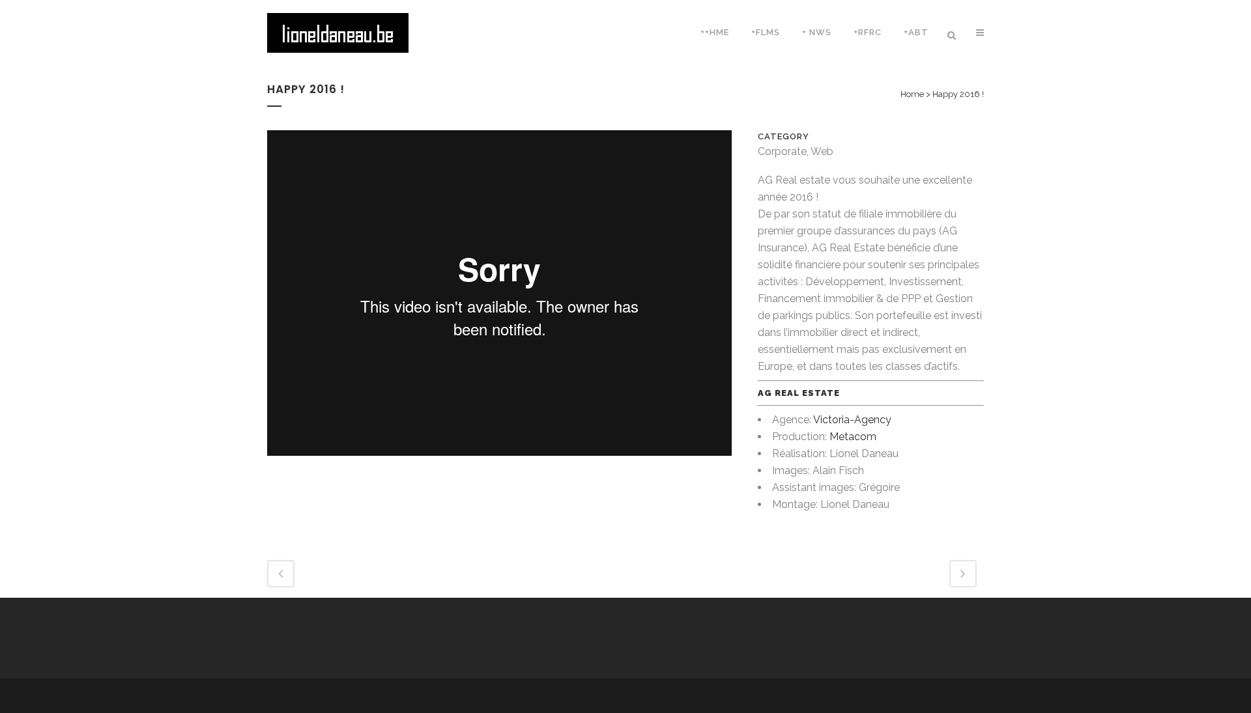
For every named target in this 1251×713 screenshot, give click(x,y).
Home (912, 94)
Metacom (852, 436)
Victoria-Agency (852, 419)
